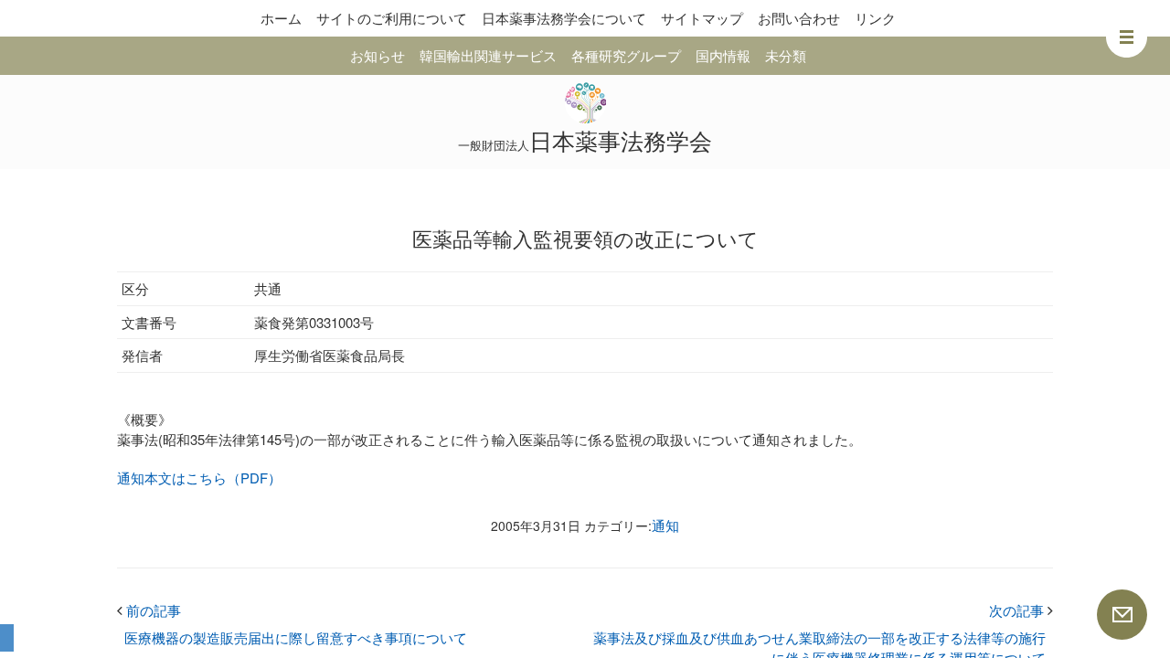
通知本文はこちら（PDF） (199, 477)
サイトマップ (702, 17)
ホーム (281, 17)
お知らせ (377, 55)
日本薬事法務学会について (564, 17)
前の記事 (149, 610)
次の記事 (1021, 610)
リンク (875, 17)
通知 (665, 525)
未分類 (785, 55)
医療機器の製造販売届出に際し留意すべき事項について (295, 637)
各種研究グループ (626, 55)
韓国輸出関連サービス (488, 55)
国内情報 (723, 55)
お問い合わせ (799, 17)
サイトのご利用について (391, 17)
